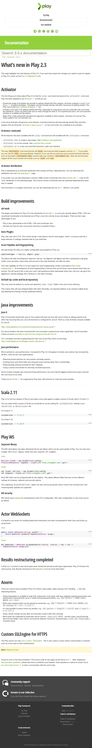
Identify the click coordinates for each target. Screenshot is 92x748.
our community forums (10, 665)
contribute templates (27, 107)
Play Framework (46, 6)
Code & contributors (68, 718)
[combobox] (46, 53)
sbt (73, 151)
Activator (28, 98)
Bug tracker (67, 721)
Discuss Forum (17, 685)
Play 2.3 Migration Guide (31, 76)
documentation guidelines (11, 662)
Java (3, 456)
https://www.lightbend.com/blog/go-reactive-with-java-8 (22, 341)
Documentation (46, 19)
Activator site (71, 177)
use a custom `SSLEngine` (31, 640)
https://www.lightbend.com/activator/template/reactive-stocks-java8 (27, 327)
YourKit (14, 379)
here (67, 659)
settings (17, 498)
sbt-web (48, 213)
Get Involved (46, 24)
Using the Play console (42, 143)
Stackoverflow (38, 685)
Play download (22, 173)
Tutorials (24, 713)
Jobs (68, 710)
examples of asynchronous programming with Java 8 (35, 334)
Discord (28, 685)
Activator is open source (31, 125)
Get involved (68, 724)
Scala (3, 467)
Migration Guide (42, 569)
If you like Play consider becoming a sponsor (28, 696)
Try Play (46, 15)
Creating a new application (51, 140)
